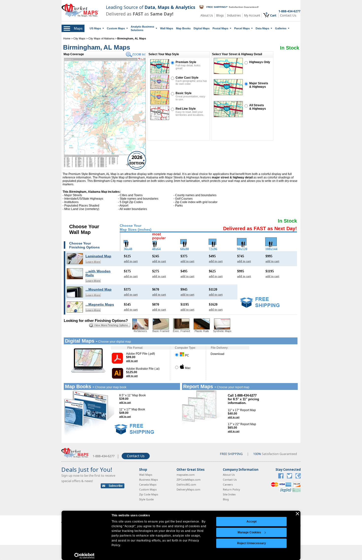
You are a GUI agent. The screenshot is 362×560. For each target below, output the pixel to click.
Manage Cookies (249, 532)
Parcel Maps (242, 28)
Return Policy (231, 489)
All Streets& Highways (257, 107)
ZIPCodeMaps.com (188, 479)
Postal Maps (220, 28)
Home (66, 38)
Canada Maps (147, 484)
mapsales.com (186, 474)
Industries (234, 15)
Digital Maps (202, 28)
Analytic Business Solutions (142, 28)
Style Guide (146, 499)
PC (186, 355)
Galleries (280, 28)
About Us (206, 15)
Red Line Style (186, 108)
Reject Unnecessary (251, 543)
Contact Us (288, 15)
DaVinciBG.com (186, 484)
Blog (226, 499)
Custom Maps (116, 28)
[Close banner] (297, 513)
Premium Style (186, 62)
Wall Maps (166, 28)
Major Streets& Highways (258, 85)
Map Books (183, 28)
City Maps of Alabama (101, 38)
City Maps (79, 38)
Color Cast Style (187, 77)
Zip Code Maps (148, 494)
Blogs (220, 15)
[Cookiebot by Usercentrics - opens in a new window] (84, 556)
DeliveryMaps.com (188, 489)
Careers (228, 484)
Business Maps (148, 479)
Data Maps (262, 28)
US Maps (95, 28)
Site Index (229, 494)
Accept (252, 521)
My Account (252, 15)
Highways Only (259, 62)
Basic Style (184, 93)
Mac (187, 368)
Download (217, 354)
